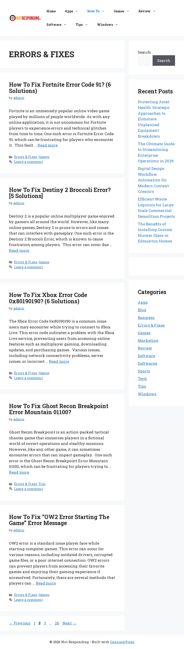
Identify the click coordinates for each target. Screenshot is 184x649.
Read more (47, 145)
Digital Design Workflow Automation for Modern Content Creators (153, 180)
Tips (79, 24)
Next (69, 623)
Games (119, 11)
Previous (20, 623)
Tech (142, 378)
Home (51, 11)
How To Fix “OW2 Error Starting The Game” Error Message (59, 520)
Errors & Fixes (25, 157)
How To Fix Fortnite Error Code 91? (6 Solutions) (60, 88)
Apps (69, 11)
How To (93, 11)
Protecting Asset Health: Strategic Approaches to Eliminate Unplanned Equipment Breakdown (154, 119)
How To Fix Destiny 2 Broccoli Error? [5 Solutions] (60, 193)
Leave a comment (28, 162)
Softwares (147, 363)
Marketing (148, 340)
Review (144, 11)
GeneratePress (122, 642)
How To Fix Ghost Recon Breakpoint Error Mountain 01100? (58, 409)
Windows (105, 24)
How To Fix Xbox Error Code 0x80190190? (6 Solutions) (48, 298)
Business (146, 317)
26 (57, 623)
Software (53, 24)
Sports (144, 371)
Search (144, 52)
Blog (142, 309)
